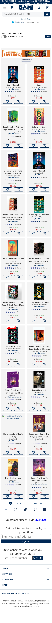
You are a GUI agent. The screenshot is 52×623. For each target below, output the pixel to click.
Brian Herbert (11, 397)
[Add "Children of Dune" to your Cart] (44, 146)
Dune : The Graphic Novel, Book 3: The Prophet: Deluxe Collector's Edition (13, 391)
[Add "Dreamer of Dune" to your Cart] (44, 453)
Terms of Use (43, 603)
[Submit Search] (47, 14)
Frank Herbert (14, 89)
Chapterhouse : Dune (39, 302)
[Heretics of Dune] (13, 336)
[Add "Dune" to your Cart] (44, 102)
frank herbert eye (13, 478)
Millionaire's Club (33, 22)
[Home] (26, 7)
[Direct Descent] (39, 380)
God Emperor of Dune (39, 214)
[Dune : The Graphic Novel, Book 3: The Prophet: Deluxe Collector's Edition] (13, 380)
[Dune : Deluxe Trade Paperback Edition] (13, 160)
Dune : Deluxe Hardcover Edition (13, 259)
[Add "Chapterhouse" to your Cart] (44, 321)
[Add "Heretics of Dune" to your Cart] (18, 365)
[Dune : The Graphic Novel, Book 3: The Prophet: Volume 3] (39, 467)
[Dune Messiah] (13, 74)
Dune (39, 85)
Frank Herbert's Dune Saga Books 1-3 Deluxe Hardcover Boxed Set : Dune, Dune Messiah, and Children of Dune (39, 347)
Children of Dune (39, 127)
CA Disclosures (19, 606)
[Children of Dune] (39, 116)
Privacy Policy (33, 606)
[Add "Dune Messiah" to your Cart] (18, 102)
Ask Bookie (19, 22)
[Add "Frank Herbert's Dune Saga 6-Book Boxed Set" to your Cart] (44, 277)
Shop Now (26, 60)
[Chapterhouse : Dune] (39, 292)
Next (35, 503)
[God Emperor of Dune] (39, 204)
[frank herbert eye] (13, 467)
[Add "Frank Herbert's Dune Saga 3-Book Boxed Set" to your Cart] (18, 233)
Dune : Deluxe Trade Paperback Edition (13, 172)
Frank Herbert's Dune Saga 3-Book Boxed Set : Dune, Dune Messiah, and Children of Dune (13, 216)
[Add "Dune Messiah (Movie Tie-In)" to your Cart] (18, 453)
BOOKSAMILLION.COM (12, 603)
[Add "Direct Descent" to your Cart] (44, 409)
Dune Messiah (13, 85)
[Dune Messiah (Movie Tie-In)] (13, 423)
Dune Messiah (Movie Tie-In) (13, 435)
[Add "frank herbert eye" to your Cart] (18, 496)
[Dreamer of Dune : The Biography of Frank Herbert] (39, 423)
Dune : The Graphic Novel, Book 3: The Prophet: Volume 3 (39, 479)
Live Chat (40, 519)
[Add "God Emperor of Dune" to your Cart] (44, 233)
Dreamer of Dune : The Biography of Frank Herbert (39, 435)
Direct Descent (39, 390)
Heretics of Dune (13, 346)
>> (41, 503)
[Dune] (39, 74)
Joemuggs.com (31, 603)
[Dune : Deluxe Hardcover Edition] (13, 248)
